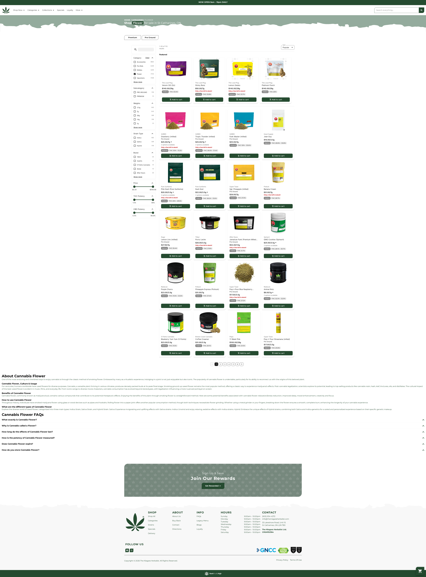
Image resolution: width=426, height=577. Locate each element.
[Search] (421, 10)
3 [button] (224, 364)
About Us (176, 516)
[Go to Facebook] (127, 550)
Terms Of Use (296, 560)
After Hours (234, 237)
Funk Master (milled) (238, 136)
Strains (151, 525)
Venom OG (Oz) (168, 85)
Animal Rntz (269, 289)
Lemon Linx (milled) (169, 239)
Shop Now (17, 10)
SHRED (163, 134)
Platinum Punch (268, 85)
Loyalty (70, 10)
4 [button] (229, 364)
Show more (138, 82)
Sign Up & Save (213, 473)
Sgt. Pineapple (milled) (239, 189)
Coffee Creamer (202, 339)
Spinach (267, 237)
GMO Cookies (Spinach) (274, 239)
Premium (132, 37)
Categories (32, 10)
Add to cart (177, 99)
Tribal (197, 237)
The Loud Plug (167, 83)
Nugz (163, 237)
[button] (135, 49)
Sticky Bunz (200, 85)
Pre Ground (150, 37)
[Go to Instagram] (131, 550)
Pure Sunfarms (166, 187)
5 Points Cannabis (167, 337)
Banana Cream (270, 189)
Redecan (164, 287)
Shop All (151, 516)
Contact (175, 525)
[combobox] (396, 10)
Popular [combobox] (286, 47)
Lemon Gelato (234, 85)
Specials (60, 10)
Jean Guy (268, 136)
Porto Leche (200, 239)
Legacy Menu (203, 521)
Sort (284, 45)
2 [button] (220, 364)
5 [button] (233, 364)
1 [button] (216, 364)
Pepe (231, 337)
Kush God (199, 189)
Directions (176, 529)
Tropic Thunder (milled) (205, 136)
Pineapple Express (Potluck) (207, 289)
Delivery (151, 533)
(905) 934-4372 (268, 516)
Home (127, 20)
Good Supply (268, 134)
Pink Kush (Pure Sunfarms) (172, 189)
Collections (47, 10)
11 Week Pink (235, 339)
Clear (147, 58)
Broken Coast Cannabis (203, 337)
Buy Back (176, 521)
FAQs (199, 516)
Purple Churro (167, 289)
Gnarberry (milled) (168, 136)
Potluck (266, 187)
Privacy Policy (282, 560)
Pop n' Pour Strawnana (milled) (277, 339)
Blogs (199, 525)
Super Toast (234, 187)
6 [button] (237, 364)
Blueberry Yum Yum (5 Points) (173, 339)
